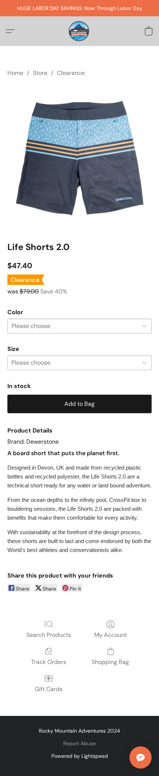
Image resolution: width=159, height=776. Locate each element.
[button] (79, 31)
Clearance (71, 73)
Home (15, 73)
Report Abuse (79, 743)
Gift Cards (48, 689)
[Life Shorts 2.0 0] (79, 157)
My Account (110, 635)
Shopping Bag (110, 662)
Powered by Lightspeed (79, 756)
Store (40, 73)
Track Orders (48, 662)
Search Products (48, 635)
